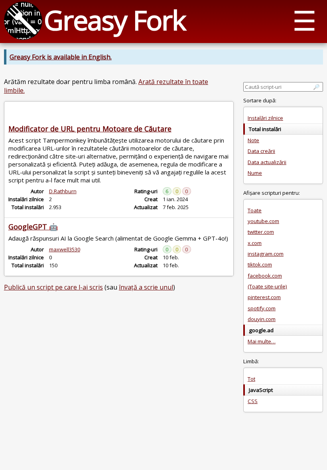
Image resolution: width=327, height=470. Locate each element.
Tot (251, 378)
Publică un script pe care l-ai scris (53, 287)
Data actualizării (267, 162)
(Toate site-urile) (267, 286)
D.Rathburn (63, 191)
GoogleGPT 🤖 (33, 226)
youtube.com (263, 221)
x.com (255, 243)
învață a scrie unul (146, 287)
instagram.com (266, 253)
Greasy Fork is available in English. (61, 57)
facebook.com (265, 275)
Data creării (261, 151)
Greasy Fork (114, 19)
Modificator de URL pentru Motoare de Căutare (89, 128)
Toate (255, 210)
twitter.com (261, 231)
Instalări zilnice (265, 117)
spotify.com (262, 308)
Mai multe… (262, 341)
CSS (253, 401)
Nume (255, 172)
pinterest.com (264, 297)
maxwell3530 (64, 249)
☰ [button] (304, 20)
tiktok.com (260, 264)
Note (253, 140)
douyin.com (262, 319)
